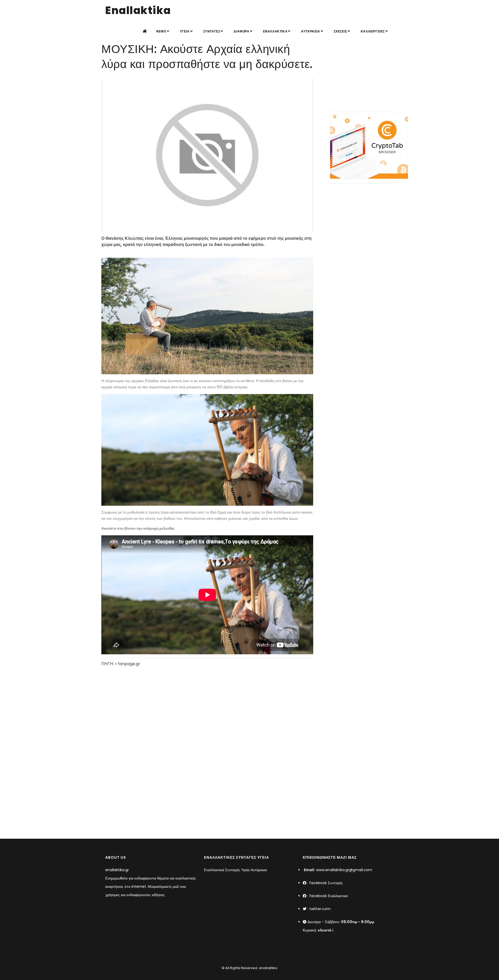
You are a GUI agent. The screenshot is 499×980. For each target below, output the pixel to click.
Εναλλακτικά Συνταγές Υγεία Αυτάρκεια (235, 869)
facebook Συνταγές (326, 882)
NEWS (161, 31)
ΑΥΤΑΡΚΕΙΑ (310, 31)
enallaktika (267, 967)
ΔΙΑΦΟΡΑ (241, 31)
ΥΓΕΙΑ (185, 31)
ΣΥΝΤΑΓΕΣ (211, 31)
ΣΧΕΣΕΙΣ (340, 31)
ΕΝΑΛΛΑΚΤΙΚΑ (275, 31)
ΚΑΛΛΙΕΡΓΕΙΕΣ (373, 31)
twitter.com (320, 908)
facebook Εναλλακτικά (328, 895)
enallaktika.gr (117, 869)
